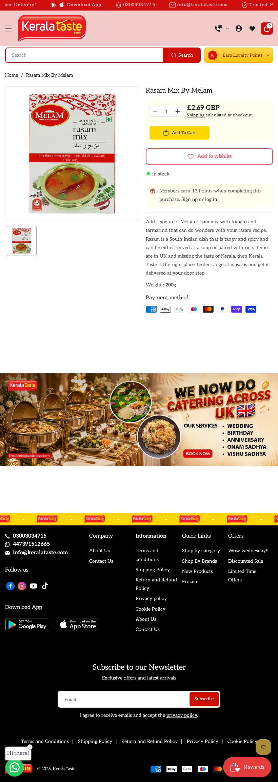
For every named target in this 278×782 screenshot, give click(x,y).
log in (211, 199)
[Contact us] (14, 767)
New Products (197, 571)
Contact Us (101, 561)
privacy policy (181, 715)
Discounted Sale (245, 561)
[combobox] (103, 55)
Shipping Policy (153, 570)
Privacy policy (151, 598)
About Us (99, 551)
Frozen (189, 581)
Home (11, 75)
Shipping (196, 115)
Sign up (189, 199)
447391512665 (31, 544)
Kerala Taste (64, 768)
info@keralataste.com (40, 553)
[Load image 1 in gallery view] (22, 241)
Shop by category (201, 551)
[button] (10, 28)
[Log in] (239, 28)
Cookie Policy (150, 609)
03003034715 (29, 536)
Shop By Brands (199, 561)
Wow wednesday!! (248, 551)
